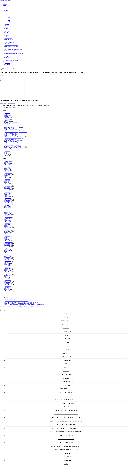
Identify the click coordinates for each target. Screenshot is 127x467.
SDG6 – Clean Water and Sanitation (11, 45)
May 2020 (7, 250)
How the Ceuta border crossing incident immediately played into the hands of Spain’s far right (24, 304)
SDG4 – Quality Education (9, 42)
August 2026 (8, 161)
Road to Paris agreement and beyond (13, 127)
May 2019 (7, 264)
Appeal (6, 27)
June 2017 (7, 288)
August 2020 (8, 246)
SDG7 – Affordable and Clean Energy (11, 46)
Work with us (7, 63)
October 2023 (8, 201)
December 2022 (8, 213)
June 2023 (7, 206)
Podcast (6, 29)
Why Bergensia (5, 61)
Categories (5, 11)
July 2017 (7, 287)
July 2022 (7, 219)
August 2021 (8, 232)
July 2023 (7, 205)
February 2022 (8, 225)
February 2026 (8, 168)
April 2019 (7, 265)
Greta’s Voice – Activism (10, 122)
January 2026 (8, 169)
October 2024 (8, 187)
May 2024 (7, 193)
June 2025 (7, 177)
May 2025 (7, 179)
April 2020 (7, 251)
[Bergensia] (5, 0)
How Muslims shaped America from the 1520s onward (16, 301)
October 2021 (8, 230)
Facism (9, 17)
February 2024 (8, 196)
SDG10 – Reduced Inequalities (10, 50)
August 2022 (8, 218)
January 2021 (8, 240)
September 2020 (8, 245)
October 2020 (8, 244)
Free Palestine (10, 14)
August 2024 (8, 189)
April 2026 (7, 165)
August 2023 (8, 204)
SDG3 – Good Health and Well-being (11, 40)
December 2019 (8, 256)
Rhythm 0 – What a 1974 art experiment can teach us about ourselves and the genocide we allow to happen (27, 299)
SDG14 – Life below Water (9, 56)
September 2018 (8, 274)
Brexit (9, 20)
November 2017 (8, 282)
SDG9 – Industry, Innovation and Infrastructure (13, 49)
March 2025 (7, 181)
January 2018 (8, 280)
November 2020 (8, 243)
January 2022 (8, 226)
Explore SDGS (5, 36)
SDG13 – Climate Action (9, 54)
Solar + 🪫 (4, 9)
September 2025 (8, 174)
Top (1, 309)
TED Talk (7, 152)
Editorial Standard (42, 306)
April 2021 (7, 237)
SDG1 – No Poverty (8, 38)
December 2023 (8, 199)
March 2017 (7, 290)
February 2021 (8, 239)
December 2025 (8, 170)
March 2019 (7, 267)
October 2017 (8, 283)
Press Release (7, 31)
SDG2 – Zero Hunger (9, 39)
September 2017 (8, 284)
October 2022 (8, 215)
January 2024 (8, 198)
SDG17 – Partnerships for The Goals (11, 60)
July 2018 (7, 276)
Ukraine (7, 155)
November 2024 (8, 186)
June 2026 (7, 163)
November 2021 (8, 229)
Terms (36, 306)
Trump (9, 21)
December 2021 (8, 227)
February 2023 (8, 211)
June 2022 (7, 220)
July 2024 (7, 190)
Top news (7, 22)
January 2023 (8, 212)
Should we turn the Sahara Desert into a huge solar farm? (19, 100)
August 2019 (8, 261)
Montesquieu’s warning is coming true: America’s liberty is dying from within (21, 302)
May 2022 (7, 221)
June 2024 (7, 192)
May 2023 (7, 207)
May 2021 (7, 236)
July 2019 (7, 262)
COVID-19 (10, 18)
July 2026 (7, 162)
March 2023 (7, 209)
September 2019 (8, 259)
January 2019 (8, 269)
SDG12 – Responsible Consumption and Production (14, 53)
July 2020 (7, 248)
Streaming (7, 35)
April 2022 (7, 223)
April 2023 (7, 208)
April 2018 (7, 278)
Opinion (6, 28)
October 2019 (8, 258)
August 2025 (8, 175)
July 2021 (7, 233)
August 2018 (8, 275)
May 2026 (7, 164)
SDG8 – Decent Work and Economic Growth (13, 47)
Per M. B (25, 306)
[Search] (0, 68)
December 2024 (8, 185)
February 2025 (8, 182)
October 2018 (8, 272)
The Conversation (11, 103)
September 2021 (8, 231)
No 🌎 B (6, 65)
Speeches (7, 32)
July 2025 (7, 176)
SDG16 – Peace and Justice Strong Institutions (15, 136)
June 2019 (7, 263)
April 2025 (7, 180)
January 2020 (8, 255)
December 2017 (8, 281)
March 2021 (7, 238)
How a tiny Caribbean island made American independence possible (19, 303)
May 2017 (7, 289)
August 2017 (8, 286)
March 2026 (7, 167)
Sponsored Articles (9, 149)
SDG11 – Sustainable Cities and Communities (12, 52)
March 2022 (7, 224)
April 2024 (7, 194)
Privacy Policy (31, 306)
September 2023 (8, 202)
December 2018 (8, 270)
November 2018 (8, 271)
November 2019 (8, 257)
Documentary (7, 24)
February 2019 (8, 268)
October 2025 (8, 173)
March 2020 (7, 252)
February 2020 (8, 253)
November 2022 (8, 214)
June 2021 (7, 234)
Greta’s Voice (5, 10)
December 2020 (8, 242)
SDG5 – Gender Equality (9, 43)
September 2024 (8, 188)
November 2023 (8, 200)
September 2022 (8, 217)
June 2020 (7, 249)
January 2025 (8, 183)
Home (4, 7)
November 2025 (8, 171)
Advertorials (7, 25)
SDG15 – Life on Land (9, 57)
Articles (6, 13)
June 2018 (7, 277)
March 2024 (7, 195)
